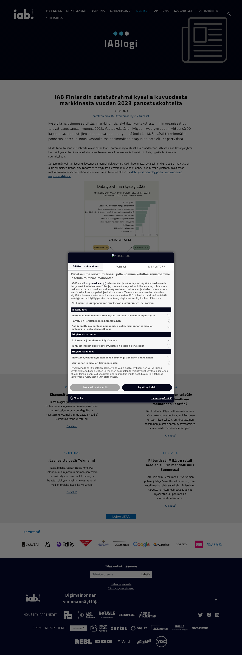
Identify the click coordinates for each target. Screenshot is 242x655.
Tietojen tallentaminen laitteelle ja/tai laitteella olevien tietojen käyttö (113, 315)
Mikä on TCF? (156, 266)
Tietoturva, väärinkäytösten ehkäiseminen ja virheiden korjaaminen (112, 357)
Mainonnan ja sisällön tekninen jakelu (95, 362)
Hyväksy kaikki (147, 387)
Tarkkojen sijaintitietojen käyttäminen (94, 340)
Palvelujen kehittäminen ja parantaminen (96, 321)
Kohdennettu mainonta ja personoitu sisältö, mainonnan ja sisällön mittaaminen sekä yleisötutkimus (112, 327)
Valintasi (121, 266)
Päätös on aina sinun (86, 266)
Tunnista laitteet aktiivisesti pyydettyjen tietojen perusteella (108, 345)
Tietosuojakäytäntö (161, 398)
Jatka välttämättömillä (95, 387)
